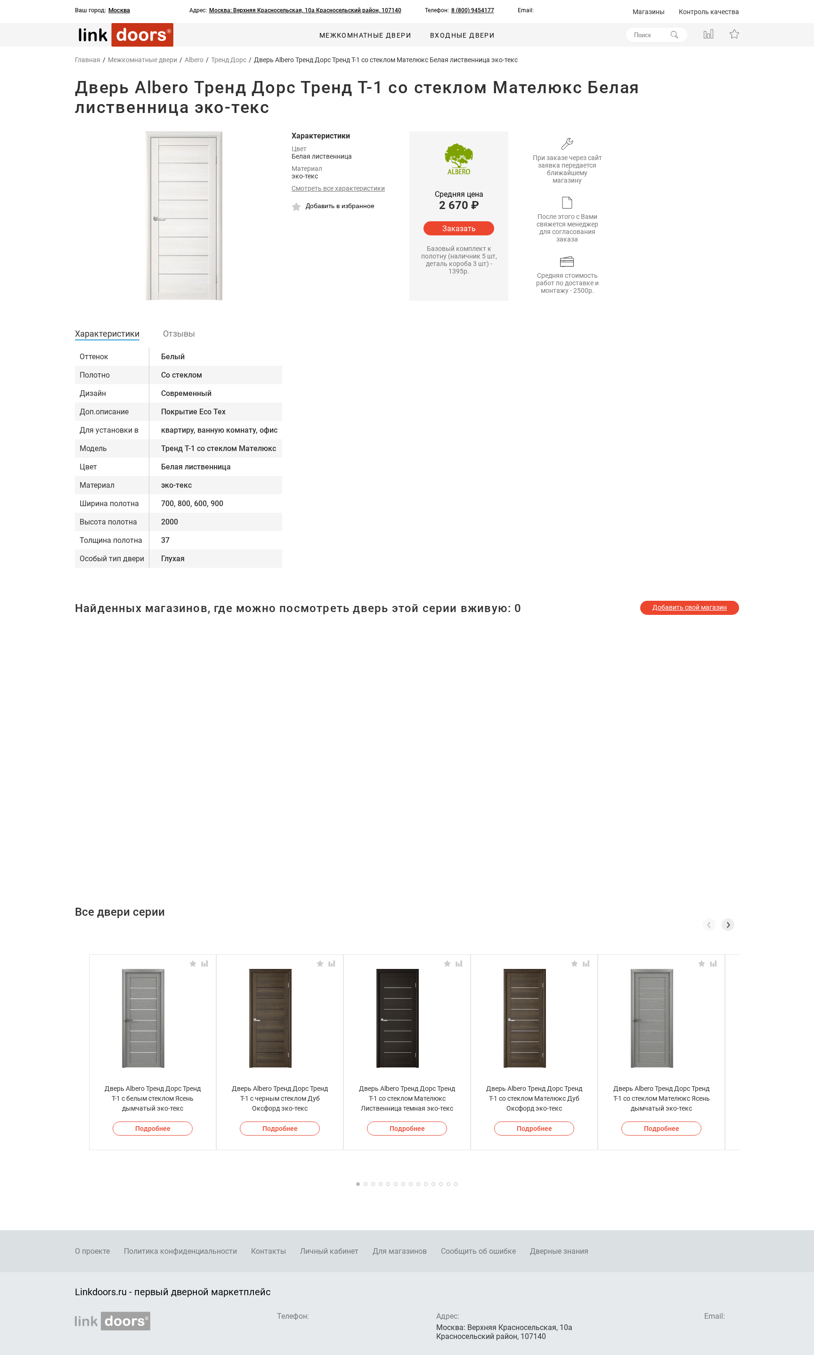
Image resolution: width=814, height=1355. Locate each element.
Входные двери (462, 35)
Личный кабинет (329, 1251)
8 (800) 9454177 (472, 10)
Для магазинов (400, 1251)
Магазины (649, 12)
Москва (119, 10)
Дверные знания (559, 1251)
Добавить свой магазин (689, 607)
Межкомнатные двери (365, 35)
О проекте (92, 1251)
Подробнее (153, 1128)
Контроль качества (709, 12)
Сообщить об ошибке (478, 1251)
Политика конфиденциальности (180, 1251)
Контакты (268, 1251)
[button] (728, 924)
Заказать (459, 228)
